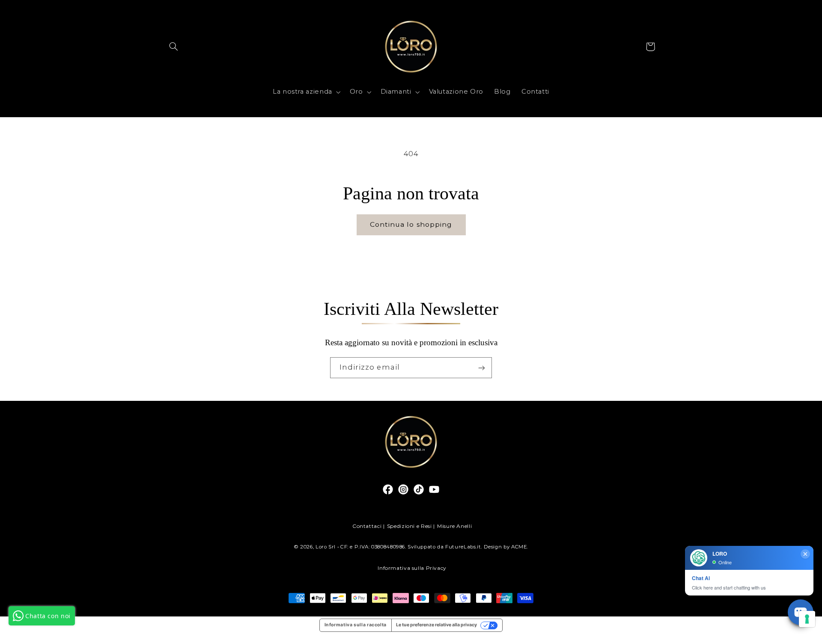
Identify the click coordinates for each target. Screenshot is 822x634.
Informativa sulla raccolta (356, 625)
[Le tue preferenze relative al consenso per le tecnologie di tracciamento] (807, 619)
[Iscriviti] (481, 367)
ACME (519, 547)
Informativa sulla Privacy (412, 568)
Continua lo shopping (411, 224)
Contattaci (366, 526)
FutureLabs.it (463, 547)
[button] (174, 46)
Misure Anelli (454, 526)
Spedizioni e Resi (409, 526)
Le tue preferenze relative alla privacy (436, 625)
